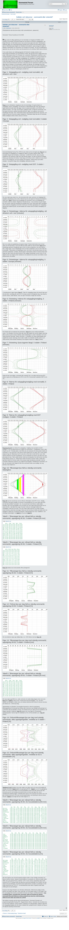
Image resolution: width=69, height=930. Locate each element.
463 (52, 28)
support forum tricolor (27, 918)
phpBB (38, 918)
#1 (3, 28)
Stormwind (51, 25)
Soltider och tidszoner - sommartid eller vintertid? (34, 17)
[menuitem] (10, 10)
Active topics (13, 14)
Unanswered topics (6, 14)
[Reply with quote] (45, 25)
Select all (8, 521)
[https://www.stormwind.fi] (10, 4)
